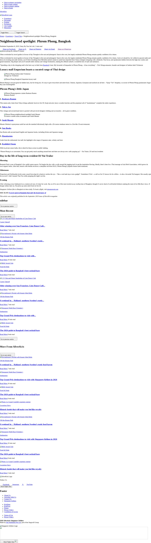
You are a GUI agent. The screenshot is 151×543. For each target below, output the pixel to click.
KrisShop (7, 504)
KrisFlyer (7, 506)
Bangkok (46, 65)
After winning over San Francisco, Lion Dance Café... (22, 226)
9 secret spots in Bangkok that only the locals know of (27, 193)
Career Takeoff (5, 222)
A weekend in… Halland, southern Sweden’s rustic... (22, 241)
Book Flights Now (6, 486)
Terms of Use (8, 515)
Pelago (6, 508)
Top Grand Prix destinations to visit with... (18, 256)
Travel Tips (18, 36)
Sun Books (6, 128)
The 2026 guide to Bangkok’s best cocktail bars (20, 271)
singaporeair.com (52, 189)
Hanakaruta (7, 136)
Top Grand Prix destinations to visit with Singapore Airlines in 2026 (28, 380)
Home (2, 36)
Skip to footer (8, 8)
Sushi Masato (7, 120)
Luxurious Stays (5, 405)
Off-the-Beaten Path (6, 237)
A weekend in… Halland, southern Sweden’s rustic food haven (26, 365)
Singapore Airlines (10, 501)
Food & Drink (4, 267)
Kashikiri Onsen (9, 144)
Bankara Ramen (9, 99)
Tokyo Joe (6, 107)
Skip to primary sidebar (11, 6)
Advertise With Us (10, 497)
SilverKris (3, 11)
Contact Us (7, 499)
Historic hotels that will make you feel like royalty (20, 409)
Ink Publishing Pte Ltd (13, 522)
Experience (9, 36)
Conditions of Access (11, 512)
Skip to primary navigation (12, 2)
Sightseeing (3, 252)
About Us (7, 495)
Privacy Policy (9, 510)
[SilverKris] (6, 15)
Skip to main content (10, 4)
